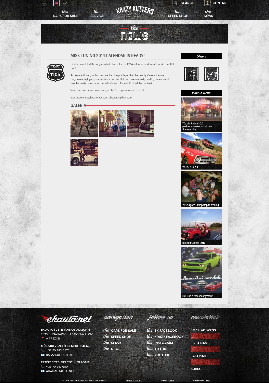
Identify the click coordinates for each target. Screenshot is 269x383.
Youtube (162, 355)
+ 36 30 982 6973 (57, 350)
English (56, 3)
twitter (211, 74)
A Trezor (53, 338)
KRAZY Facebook (169, 337)
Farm (208, 380)
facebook (191, 74)
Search (187, 3)
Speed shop (178, 16)
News (208, 16)
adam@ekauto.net (60, 371)
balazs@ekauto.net (61, 354)
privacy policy (134, 380)
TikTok (160, 349)
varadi (171, 380)
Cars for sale (65, 16)
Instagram (164, 343)
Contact (220, 3)
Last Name (200, 356)
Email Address (204, 330)
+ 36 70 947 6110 (57, 366)
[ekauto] (134, 12)
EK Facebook (166, 331)
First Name (200, 343)
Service (97, 16)
